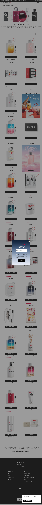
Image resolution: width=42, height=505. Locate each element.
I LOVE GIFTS (27, 500)
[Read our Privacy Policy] (26, 256)
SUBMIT (21, 260)
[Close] (29, 241)
